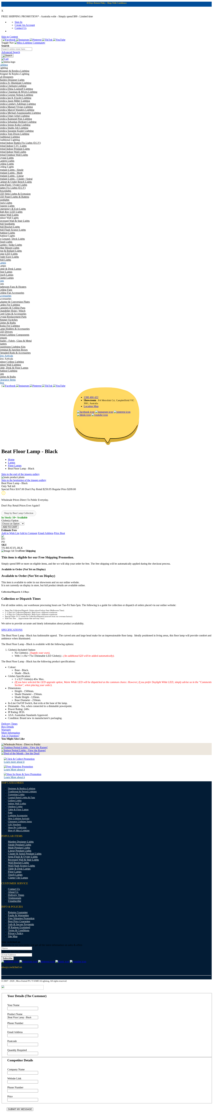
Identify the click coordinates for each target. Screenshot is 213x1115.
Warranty (6, 729)
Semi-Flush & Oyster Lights (23, 856)
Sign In (18, 22)
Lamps (11, 462)
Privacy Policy (15, 933)
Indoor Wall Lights (17, 803)
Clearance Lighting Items (20, 821)
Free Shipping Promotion (21, 918)
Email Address (15, 1032)
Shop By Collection (17, 827)
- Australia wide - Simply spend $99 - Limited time (47, 16)
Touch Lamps (15, 874)
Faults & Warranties (18, 915)
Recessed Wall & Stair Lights (23, 859)
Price (10, 1096)
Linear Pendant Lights (19, 850)
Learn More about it (14, 769)
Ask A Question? (10, 735)
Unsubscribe (14, 901)
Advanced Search (10, 52)
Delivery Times (9, 723)
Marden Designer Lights (21, 841)
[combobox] (16, 49)
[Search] (7, 55)
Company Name (16, 1069)
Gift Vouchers (14, 824)
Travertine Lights (16, 794)
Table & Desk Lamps (19, 868)
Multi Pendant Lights (19, 847)
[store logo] (29, 42)
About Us (13, 892)
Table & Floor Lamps (18, 809)
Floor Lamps (14, 465)
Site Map (12, 936)
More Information (10, 732)
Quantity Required (17, 1050)
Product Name (14, 1014)
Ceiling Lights (14, 800)
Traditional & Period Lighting (22, 791)
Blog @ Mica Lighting (18, 830)
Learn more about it (14, 761)
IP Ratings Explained (19, 927)
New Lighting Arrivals (18, 818)
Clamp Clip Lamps (18, 877)
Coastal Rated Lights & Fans (21, 797)
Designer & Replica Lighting (21, 788)
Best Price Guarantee (19, 921)
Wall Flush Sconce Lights (21, 865)
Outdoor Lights (15, 806)
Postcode (12, 1041)
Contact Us (20, 28)
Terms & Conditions (18, 930)
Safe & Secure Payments (21, 924)
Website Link (14, 1078)
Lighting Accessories (17, 815)
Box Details (7, 726)
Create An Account (25, 25)
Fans (10, 812)
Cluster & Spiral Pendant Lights (24, 853)
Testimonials (14, 898)
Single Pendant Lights (19, 844)
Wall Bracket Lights (18, 862)
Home (11, 459)
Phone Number (15, 1023)
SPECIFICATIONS (11, 629)
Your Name (13, 1005)
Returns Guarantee (18, 912)
